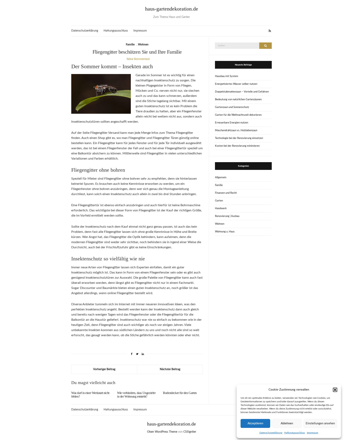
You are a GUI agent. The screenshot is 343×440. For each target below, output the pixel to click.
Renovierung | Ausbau (227, 216)
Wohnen (143, 44)
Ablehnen (287, 423)
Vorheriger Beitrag (104, 369)
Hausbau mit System (226, 76)
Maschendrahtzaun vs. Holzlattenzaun (236, 130)
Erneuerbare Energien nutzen (231, 122)
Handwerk (221, 208)
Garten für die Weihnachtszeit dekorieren (238, 115)
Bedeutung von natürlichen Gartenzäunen (238, 99)
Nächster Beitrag (170, 369)
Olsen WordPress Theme (162, 431)
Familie (130, 44)
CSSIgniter (189, 431)
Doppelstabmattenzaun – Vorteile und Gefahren (242, 92)
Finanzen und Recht (226, 193)
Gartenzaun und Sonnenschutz (232, 107)
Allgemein (220, 177)
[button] (335, 390)
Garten (219, 200)
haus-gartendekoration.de (171, 9)
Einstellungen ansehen (320, 423)
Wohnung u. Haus (225, 231)
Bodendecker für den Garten (180, 393)
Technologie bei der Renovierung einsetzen (239, 138)
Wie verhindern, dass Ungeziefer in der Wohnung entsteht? (136, 394)
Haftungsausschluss (294, 432)
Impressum (312, 432)
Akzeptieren (255, 423)
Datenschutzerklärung (270, 432)
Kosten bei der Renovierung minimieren (237, 146)
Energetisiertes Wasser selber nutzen (236, 84)
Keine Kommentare (138, 59)
